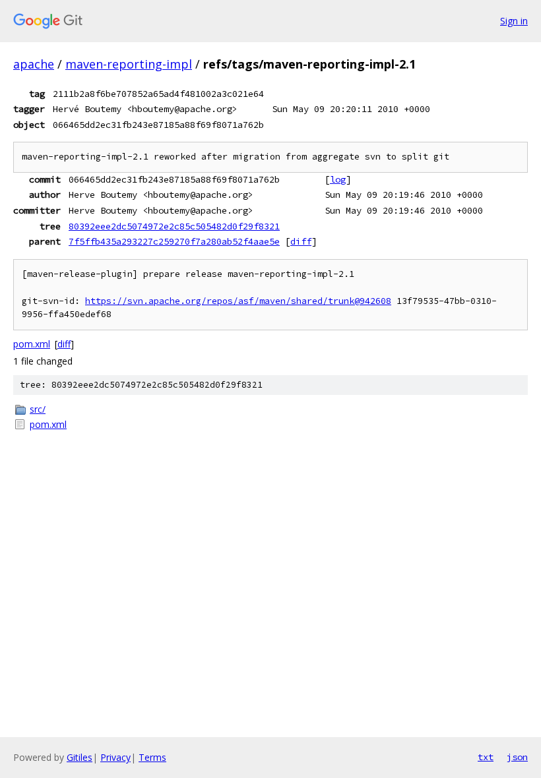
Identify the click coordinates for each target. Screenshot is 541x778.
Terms (152, 757)
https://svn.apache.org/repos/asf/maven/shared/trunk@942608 (238, 301)
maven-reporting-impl (128, 64)
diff (300, 241)
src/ (38, 409)
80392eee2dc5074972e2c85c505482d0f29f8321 (174, 226)
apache (33, 64)
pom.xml (31, 344)
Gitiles (79, 757)
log (338, 179)
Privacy (115, 757)
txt (485, 757)
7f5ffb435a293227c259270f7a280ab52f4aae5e (174, 241)
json (517, 757)
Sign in (514, 21)
